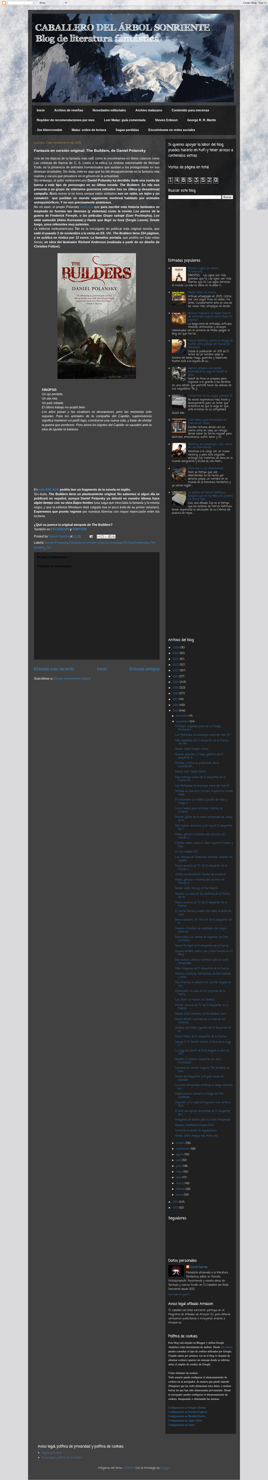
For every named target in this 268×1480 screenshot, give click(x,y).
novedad (115, 542)
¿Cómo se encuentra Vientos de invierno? (200, 874)
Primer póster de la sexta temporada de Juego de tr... (203, 819)
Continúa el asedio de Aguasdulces (196, 1131)
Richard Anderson (135, 542)
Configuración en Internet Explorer (187, 1412)
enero (180, 1195)
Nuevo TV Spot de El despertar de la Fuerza (202, 946)
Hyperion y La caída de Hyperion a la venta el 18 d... (203, 1104)
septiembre (183, 1149)
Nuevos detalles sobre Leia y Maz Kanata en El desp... (203, 953)
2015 (176, 711)
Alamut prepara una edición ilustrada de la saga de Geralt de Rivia (207, 371)
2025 (176, 653)
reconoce (86, 207)
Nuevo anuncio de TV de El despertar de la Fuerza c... (201, 867)
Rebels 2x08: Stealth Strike (191, 749)
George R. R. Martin (201, 120)
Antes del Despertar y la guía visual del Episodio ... (199, 1078)
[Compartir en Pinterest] (114, 537)
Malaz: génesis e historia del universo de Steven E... (200, 836)
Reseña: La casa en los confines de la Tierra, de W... (202, 895)
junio (179, 1166)
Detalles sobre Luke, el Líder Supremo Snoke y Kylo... (204, 845)
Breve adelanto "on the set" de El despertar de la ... (203, 921)
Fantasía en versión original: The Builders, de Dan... (202, 1069)
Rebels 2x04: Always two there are (196, 1136)
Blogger (165, 1468)
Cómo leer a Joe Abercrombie (205, 468)
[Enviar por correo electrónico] (99, 537)
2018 (176, 694)
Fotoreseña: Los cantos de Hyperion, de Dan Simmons (201, 939)
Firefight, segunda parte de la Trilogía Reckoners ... (198, 728)
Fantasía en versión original (88, 542)
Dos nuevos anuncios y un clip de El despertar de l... (203, 827)
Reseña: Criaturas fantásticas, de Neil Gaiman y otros (203, 975)
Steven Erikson (166, 120)
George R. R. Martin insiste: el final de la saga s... (203, 1043)
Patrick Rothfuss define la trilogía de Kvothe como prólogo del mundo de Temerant (210, 344)
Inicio (41, 110)
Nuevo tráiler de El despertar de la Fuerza (200, 1037)
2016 (176, 705)
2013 (176, 1208)
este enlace (226, 1347)
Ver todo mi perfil (179, 1295)
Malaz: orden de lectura (89, 130)
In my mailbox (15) (186, 852)
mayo (179, 1172)
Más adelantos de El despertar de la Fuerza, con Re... (202, 742)
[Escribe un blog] (102, 537)
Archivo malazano (148, 110)
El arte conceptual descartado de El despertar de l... (202, 1113)
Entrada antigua (144, 668)
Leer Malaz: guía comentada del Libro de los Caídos (207, 421)
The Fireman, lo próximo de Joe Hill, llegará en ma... (203, 984)
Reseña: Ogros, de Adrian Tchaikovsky (203, 270)
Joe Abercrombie (49, 130)
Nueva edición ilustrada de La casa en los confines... (200, 1021)
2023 (176, 665)
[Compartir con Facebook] (110, 537)
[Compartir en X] (106, 537)
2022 (176, 671)
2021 (176, 676)
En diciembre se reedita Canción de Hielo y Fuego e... (201, 801)
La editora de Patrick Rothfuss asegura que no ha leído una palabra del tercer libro (210, 496)
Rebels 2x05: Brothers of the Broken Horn (200, 1014)
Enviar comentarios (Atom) (72, 678)
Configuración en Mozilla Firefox (186, 1416)
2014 (176, 1202)
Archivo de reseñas (68, 110)
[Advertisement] (200, 228)
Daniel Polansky (56, 542)
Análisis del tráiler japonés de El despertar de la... (203, 1029)
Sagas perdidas (127, 130)
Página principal (51, 1453)
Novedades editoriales (109, 110)
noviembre (183, 722)
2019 (176, 688)
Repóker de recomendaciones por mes (66, 120)
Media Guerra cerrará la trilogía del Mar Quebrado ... (199, 1095)
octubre (181, 1143)
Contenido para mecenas (190, 110)
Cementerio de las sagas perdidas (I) (210, 396)
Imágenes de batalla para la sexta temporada (202, 1120)
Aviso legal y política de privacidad (61, 1458)
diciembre (182, 716)
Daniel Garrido (198, 1267)
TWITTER (79, 529)
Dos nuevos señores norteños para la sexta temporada (202, 961)
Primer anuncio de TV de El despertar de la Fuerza (201, 1007)
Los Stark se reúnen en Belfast (195, 1000)
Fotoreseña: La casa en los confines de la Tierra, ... (200, 993)
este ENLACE (49, 489)
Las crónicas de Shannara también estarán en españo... (203, 859)
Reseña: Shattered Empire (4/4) (194, 1125)
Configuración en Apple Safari (185, 1420)
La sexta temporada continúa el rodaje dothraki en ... (204, 1087)
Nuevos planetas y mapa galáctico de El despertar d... (199, 756)
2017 (176, 699)
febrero (181, 1189)
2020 (176, 682)
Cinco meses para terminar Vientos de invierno (199, 810)
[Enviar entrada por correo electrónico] (91, 536)
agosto (180, 1155)
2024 (176, 659)
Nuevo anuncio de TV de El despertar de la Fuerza (201, 904)
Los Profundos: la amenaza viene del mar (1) (202, 786)
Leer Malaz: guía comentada (125, 120)
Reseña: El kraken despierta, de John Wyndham (198, 1061)
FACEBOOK (60, 529)
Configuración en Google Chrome (187, 1407)
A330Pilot (128, 1468)
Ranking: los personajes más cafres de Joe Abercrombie (210, 446)
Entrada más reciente (54, 668)
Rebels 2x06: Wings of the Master (196, 888)
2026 (176, 648)
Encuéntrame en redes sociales (171, 130)
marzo (180, 1183)
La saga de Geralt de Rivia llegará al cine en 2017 (202, 1052)
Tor (49, 547)
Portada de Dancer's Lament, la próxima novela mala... (204, 793)
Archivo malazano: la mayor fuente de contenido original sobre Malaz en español (210, 316)
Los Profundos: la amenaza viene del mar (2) (202, 735)
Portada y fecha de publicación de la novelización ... (197, 765)
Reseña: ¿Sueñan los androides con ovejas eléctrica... (201, 930)
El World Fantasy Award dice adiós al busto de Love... (203, 913)
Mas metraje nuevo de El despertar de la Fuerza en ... (200, 779)
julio (179, 1160)
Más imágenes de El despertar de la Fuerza (202, 969)
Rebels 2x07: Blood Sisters (191, 772)
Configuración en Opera (181, 1425)
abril (179, 1178)
